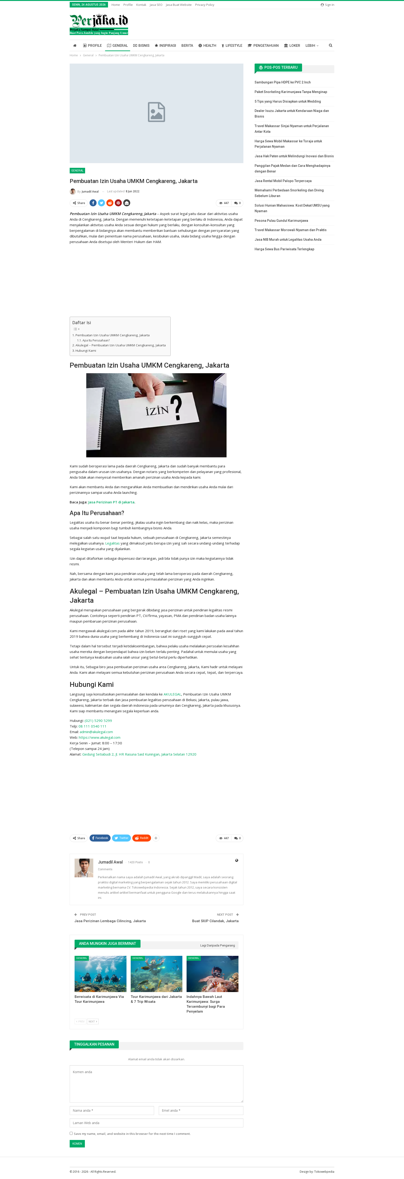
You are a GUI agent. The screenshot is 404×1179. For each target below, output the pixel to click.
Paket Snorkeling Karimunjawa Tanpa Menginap (291, 92)
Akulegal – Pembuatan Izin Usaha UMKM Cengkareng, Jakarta (121, 345)
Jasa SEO (156, 5)
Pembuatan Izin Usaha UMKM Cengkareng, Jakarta (113, 335)
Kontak (141, 5)
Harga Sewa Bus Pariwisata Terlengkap (284, 249)
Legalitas (112, 543)
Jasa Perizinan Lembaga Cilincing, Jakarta (110, 921)
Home (116, 5)
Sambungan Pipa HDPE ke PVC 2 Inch (283, 82)
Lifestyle (234, 45)
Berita (187, 45)
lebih (310, 45)
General (120, 45)
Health (209, 45)
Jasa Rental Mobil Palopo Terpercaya (283, 181)
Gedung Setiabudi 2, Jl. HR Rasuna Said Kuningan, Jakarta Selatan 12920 (139, 754)
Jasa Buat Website (179, 5)
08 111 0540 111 (93, 726)
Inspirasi (167, 45)
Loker (294, 45)
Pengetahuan (266, 45)
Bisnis (143, 45)
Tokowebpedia (324, 1172)
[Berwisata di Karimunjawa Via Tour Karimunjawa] (100, 974)
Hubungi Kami (86, 350)
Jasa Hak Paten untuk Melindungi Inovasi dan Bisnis (294, 156)
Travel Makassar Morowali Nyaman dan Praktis (291, 230)
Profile (128, 5)
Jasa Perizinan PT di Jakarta (111, 502)
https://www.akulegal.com (99, 737)
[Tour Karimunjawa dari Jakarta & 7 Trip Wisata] (157, 974)
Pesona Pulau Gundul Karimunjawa (281, 220)
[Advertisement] (156, 281)
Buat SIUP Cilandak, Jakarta (215, 921)
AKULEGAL (172, 694)
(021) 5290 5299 (98, 720)
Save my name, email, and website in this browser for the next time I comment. (132, 1134)
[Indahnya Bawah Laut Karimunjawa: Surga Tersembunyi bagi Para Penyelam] (212, 974)
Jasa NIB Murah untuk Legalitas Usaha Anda (288, 239)
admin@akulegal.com (96, 731)
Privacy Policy (204, 5)
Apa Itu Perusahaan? (96, 340)
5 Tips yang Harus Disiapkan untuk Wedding (288, 101)
